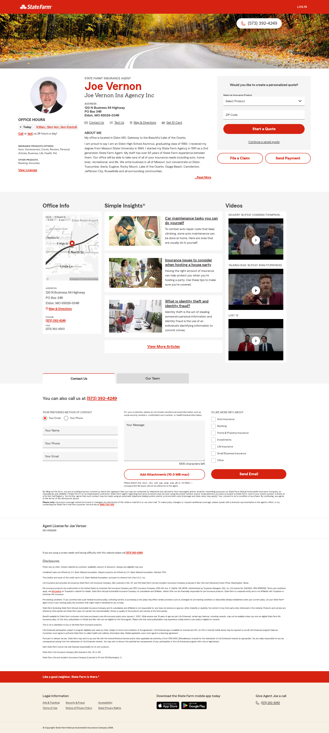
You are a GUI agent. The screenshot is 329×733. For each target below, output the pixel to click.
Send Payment (288, 158)
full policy (56, 591)
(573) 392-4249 (56, 320)
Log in (302, 6)
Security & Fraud (75, 702)
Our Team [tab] (152, 378)
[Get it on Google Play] (194, 705)
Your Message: (135, 425)
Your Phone (76, 418)
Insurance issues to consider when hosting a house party (188, 262)
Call (20, 133)
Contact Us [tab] (79, 378)
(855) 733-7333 (107, 504)
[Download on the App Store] (168, 705)
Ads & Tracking (51, 702)
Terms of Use (50, 708)
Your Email (55, 418)
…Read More (203, 177)
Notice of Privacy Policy (79, 708)
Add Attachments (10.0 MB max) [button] (164, 474)
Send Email (249, 474)
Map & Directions (60, 308)
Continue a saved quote (263, 141)
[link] (36, 7)
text (30, 133)
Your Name (52, 430)
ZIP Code (231, 114)
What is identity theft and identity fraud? (186, 303)
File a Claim (240, 158)
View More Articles (163, 347)
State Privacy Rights (109, 708)
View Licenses (27, 170)
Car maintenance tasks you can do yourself (191, 220)
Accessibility (105, 702)
